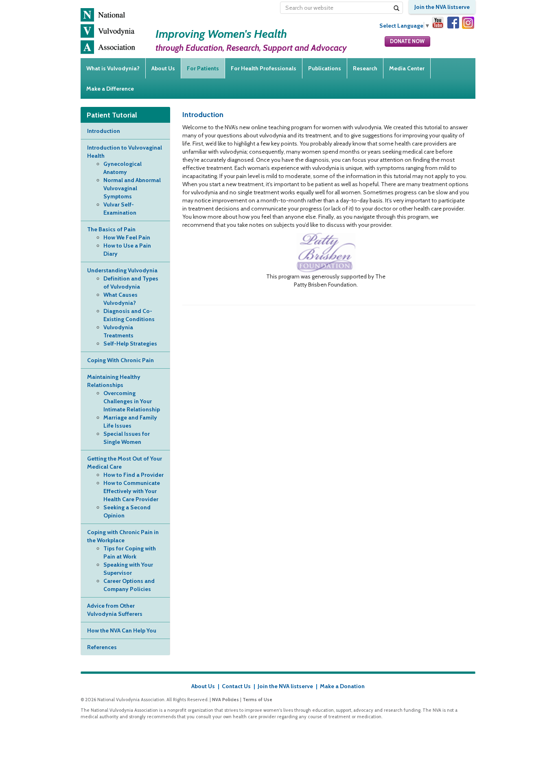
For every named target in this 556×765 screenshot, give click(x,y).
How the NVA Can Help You (121, 630)
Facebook (453, 23)
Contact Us (236, 686)
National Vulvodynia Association (108, 31)
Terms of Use (257, 699)
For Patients (203, 68)
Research (365, 68)
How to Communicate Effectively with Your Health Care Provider (131, 491)
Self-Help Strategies (130, 343)
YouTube (438, 23)
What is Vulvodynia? (113, 68)
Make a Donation (342, 686)
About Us (163, 68)
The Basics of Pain (111, 229)
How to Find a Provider (133, 474)
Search (396, 11)
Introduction (103, 131)
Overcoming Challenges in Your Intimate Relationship (131, 401)
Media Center (407, 68)
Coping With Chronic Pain (120, 360)
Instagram (468, 23)
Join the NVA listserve (442, 7)
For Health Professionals (263, 68)
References (102, 647)
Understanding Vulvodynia (122, 270)
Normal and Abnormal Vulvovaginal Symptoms (132, 188)
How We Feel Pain (126, 237)
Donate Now (407, 41)
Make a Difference (110, 88)
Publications (324, 68)
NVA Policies (225, 699)
